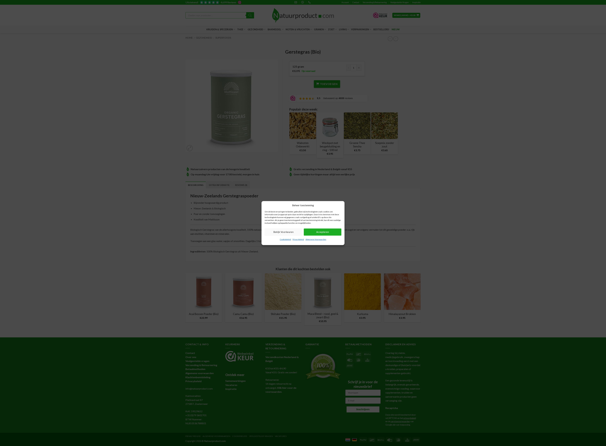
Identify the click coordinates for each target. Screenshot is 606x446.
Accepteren (322, 231)
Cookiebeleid (285, 239)
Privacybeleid (298, 239)
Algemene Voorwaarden (316, 239)
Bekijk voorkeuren (283, 231)
